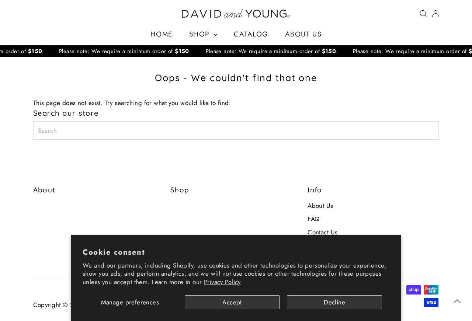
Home (161, 34)
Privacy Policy (222, 282)
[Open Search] (423, 13)
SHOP (200, 34)
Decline (334, 302)
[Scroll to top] (457, 300)
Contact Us (322, 232)
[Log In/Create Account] (435, 13)
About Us (303, 34)
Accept (232, 302)
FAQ (313, 218)
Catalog (251, 34)
